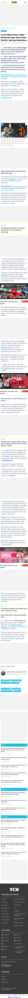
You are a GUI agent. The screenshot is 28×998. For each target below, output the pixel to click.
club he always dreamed (11, 626)
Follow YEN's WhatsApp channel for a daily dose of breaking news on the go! (14, 76)
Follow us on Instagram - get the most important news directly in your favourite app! (14, 188)
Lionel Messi (15, 682)
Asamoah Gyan (6, 97)
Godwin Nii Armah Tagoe (19, 42)
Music (2, 776)
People (2, 856)
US (1, 753)
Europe (2, 769)
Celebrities (3, 848)
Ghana (2, 831)
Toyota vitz (18, 691)
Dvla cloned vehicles (7, 691)
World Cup (5, 275)
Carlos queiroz (16, 688)
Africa (2, 823)
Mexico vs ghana (5, 688)
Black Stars (13, 179)
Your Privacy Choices (16, 997)
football (14, 82)
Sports (7, 28)
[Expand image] (26, 124)
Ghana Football (5, 682)
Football (13, 28)
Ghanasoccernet (7, 460)
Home (2, 28)
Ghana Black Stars (16, 680)
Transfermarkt (6, 347)
